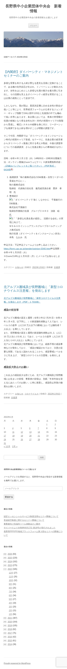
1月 (10, 614)
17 (5, 436)
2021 (10, 618)
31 (5, 443)
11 (13, 432)
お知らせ (19, 267)
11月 (11, 576)
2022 (10, 569)
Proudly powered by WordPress (17, 663)
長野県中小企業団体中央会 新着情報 (33, 8)
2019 (10, 625)
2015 (10, 640)
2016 (10, 637)
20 (30, 436)
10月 (11, 580)
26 (22, 439)
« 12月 (7, 446)
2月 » (14, 446)
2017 (10, 633)
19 (22, 436)
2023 (10, 565)
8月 (10, 588)
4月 (10, 603)
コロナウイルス (31, 394)
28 (39, 439)
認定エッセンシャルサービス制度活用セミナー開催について (31, 516)
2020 (10, 622)
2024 (10, 561)
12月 (11, 573)
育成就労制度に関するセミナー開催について (24, 520)
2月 (10, 610)
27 (30, 439)
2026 (10, 554)
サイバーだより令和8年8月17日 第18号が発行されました (29, 528)
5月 (10, 599)
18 (13, 436)
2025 (10, 558)
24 (5, 439)
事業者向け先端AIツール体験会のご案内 (22, 524)
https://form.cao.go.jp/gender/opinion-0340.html (27, 248)
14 (39, 432)
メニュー (33, 25)
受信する (9, 497)
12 (22, 432)
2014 (10, 644)
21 (39, 436)
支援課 (57, 267)
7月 (10, 591)
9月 (10, 584)
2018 (10, 629)
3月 (10, 607)
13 (30, 432)
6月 (10, 595)
